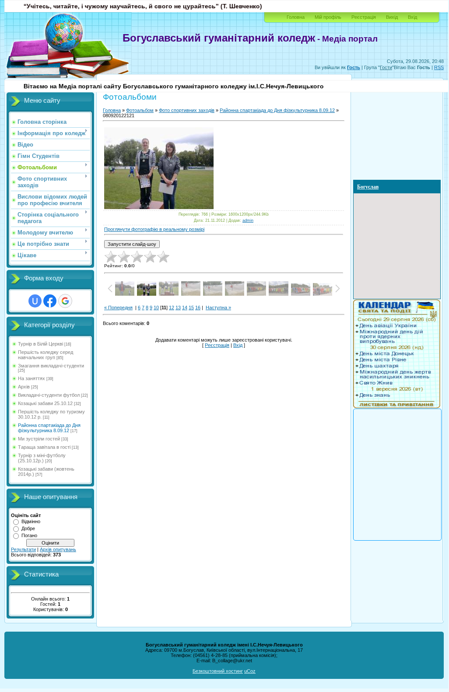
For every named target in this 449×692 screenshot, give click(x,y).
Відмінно (30, 521)
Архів (24, 386)
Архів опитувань (58, 549)
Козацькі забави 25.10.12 (45, 403)
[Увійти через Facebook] (49, 301)
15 (191, 307)
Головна (296, 17)
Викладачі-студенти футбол (49, 395)
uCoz (250, 671)
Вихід (392, 17)
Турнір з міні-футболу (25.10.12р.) (42, 458)
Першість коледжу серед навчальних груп (45, 354)
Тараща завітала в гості (44, 447)
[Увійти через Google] (65, 301)
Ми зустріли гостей (39, 438)
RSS (439, 67)
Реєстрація (363, 17)
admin (247, 220)
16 (197, 307)
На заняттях (31, 378)
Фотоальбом (140, 110)
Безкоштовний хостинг (218, 671)
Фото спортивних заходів (186, 110)
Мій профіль (328, 17)
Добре (28, 528)
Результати (23, 549)
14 (184, 307)
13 (178, 307)
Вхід (412, 17)
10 (156, 307)
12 (171, 307)
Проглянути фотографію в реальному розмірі (154, 229)
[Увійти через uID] (35, 301)
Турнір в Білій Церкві (40, 343)
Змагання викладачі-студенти (51, 365)
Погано (29, 535)
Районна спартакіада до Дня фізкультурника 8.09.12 (49, 428)
